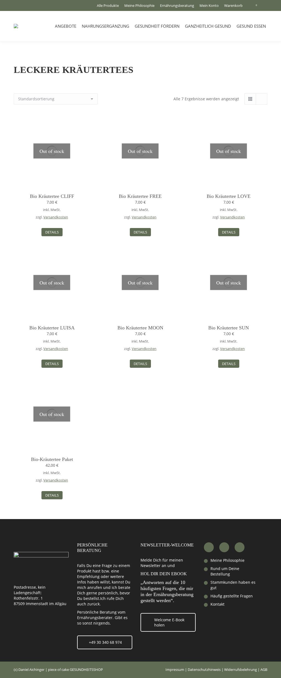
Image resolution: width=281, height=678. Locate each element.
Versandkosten (55, 217)
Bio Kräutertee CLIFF (52, 196)
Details (52, 232)
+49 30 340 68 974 (105, 642)
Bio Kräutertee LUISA (52, 328)
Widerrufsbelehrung (240, 669)
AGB (263, 669)
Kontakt (217, 604)
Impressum (174, 669)
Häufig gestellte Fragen (231, 596)
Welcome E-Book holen (169, 622)
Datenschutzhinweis (204, 669)
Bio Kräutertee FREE (140, 196)
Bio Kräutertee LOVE (229, 196)
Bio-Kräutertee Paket (52, 459)
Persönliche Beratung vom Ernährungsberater (101, 614)
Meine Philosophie (227, 560)
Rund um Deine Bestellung (224, 571)
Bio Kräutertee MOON (140, 328)
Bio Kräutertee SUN (228, 328)
